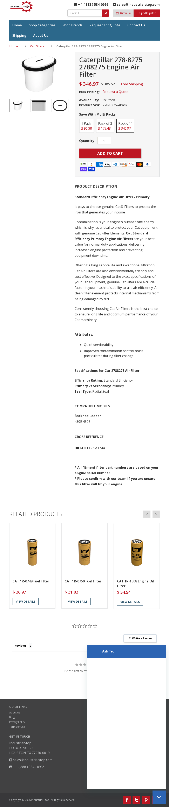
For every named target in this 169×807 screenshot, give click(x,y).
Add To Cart (110, 153)
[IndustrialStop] (21, 6)
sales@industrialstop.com (32, 760)
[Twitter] (136, 800)
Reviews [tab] (20, 646)
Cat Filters (37, 46)
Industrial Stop (40, 800)
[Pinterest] (146, 800)
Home (13, 46)
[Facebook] (127, 800)
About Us (14, 712)
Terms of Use (17, 727)
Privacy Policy (17, 722)
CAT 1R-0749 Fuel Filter (31, 581)
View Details (25, 601)
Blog (12, 717)
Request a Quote (115, 91)
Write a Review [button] (142, 638)
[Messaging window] (126, 717)
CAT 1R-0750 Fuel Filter (83, 581)
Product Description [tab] (96, 186)
